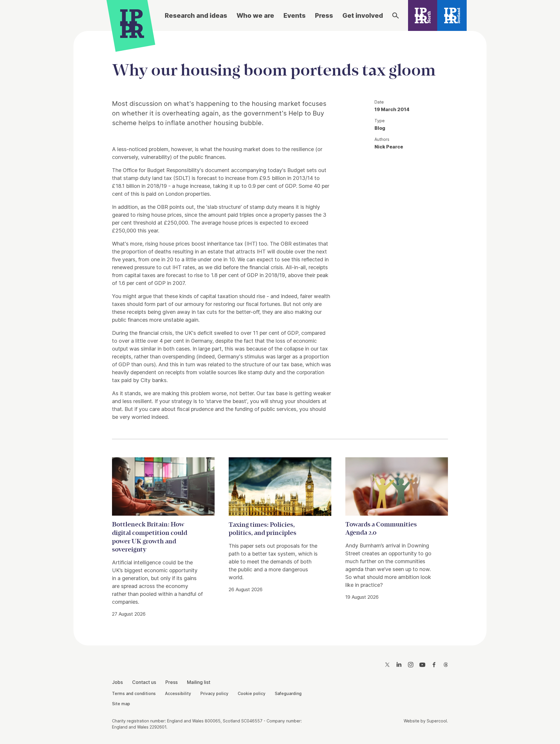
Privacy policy (214, 693)
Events (295, 15)
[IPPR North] (423, 15)
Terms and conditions (134, 693)
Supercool (437, 720)
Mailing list (198, 682)
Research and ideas (196, 15)
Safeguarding (288, 693)
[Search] (395, 15)
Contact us (144, 682)
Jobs (117, 682)
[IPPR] (132, 22)
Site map (121, 703)
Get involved (362, 15)
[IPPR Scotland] (452, 15)
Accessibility (178, 693)
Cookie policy (251, 693)
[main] (280, 333)
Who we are (255, 15)
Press (324, 15)
